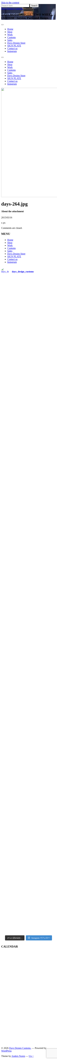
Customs (11, 37)
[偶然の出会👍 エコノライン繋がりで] (28, 396)
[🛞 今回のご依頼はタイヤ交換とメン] (28, 591)
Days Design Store (16, 43)
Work (10, 34)
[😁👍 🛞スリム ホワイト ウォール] (28, 852)
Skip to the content (10, 2)
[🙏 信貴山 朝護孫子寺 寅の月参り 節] (28, 917)
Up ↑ (31, 1056)
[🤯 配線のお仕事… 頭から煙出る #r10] (28, 297)
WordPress (6, 1051)
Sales (9, 40)
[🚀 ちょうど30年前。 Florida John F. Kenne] (28, 722)
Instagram (12, 51)
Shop (9, 32)
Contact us (12, 48)
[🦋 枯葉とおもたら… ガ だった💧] (28, 656)
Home (10, 29)
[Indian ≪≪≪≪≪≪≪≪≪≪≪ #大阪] (28, 787)
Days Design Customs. (12, 8)
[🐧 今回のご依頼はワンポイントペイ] (28, 559)
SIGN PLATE (14, 45)
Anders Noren (18, 1056)
